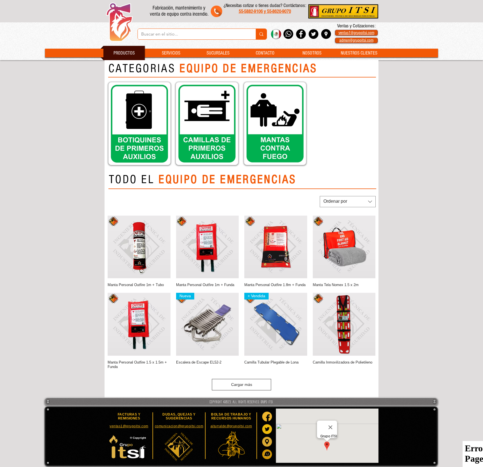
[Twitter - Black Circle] (313, 34)
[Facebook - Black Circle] (301, 34)
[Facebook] (267, 416)
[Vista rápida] (139, 247)
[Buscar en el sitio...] (261, 34)
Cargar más (241, 384)
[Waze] (267, 454)
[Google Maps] (267, 442)
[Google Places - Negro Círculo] (326, 34)
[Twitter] (267, 429)
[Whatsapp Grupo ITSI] (288, 34)
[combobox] (348, 201)
